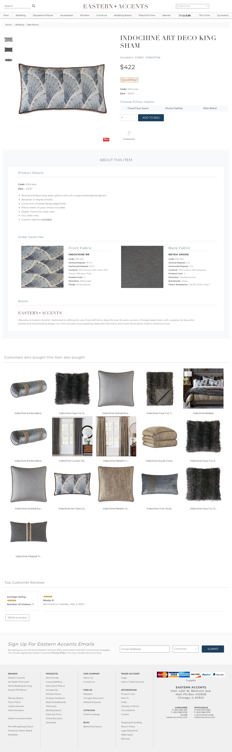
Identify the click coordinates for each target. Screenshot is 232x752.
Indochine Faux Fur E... (72, 413)
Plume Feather (174, 108)
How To (125, 698)
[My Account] (224, 6)
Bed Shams (33, 25)
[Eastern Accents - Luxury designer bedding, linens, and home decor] (116, 6)
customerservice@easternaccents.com (204, 716)
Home (8, 25)
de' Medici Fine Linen (18, 682)
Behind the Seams (92, 726)
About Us (88, 677)
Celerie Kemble (16, 706)
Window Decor (53, 694)
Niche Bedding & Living (20, 686)
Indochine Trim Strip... (160, 508)
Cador (139, 57)
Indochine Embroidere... (29, 413)
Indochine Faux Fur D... (203, 508)
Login (124, 677)
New (6, 15)
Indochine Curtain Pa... (72, 460)
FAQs (124, 702)
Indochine (153, 57)
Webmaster (127, 734)
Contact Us (89, 682)
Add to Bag (151, 117)
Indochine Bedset (203, 413)
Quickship (222, 15)
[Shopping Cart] (227, 6)
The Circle (204, 15)
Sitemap (125, 738)
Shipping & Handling (131, 722)
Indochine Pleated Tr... (29, 556)
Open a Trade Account (132, 682)
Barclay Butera (15, 698)
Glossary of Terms (130, 706)
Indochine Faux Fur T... (160, 413)
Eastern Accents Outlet (20, 718)
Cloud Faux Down (138, 108)
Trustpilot (191, 680)
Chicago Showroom (93, 698)
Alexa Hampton (16, 710)
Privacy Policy (59, 653)
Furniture (101, 15)
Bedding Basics (122, 15)
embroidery (129, 138)
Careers (125, 714)
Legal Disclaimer (129, 730)
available (46, 219)
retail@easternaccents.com (176, 716)
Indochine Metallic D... (116, 508)
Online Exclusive (54, 718)
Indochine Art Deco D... (72, 508)
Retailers (87, 694)
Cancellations (128, 710)
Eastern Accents (16, 677)
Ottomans (51, 706)
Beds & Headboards (56, 702)
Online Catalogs (91, 714)
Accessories (66, 15)
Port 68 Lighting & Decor (20, 726)
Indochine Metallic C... (116, 460)
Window (84, 15)
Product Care (128, 694)
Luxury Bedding (54, 682)
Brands (166, 15)
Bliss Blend (210, 108)
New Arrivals (52, 677)
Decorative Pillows (43, 15)
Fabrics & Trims (147, 15)
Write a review (17, 617)
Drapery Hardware (55, 698)
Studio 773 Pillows (17, 690)
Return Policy (128, 726)
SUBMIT (213, 649)
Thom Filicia (14, 702)
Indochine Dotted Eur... (116, 413)
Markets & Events (92, 702)
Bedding (21, 15)
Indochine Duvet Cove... (160, 460)
